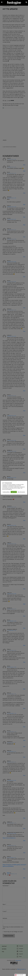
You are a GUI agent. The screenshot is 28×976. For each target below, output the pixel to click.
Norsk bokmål (19, 974)
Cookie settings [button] (6, 492)
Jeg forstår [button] (13, 491)
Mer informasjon (21, 492)
